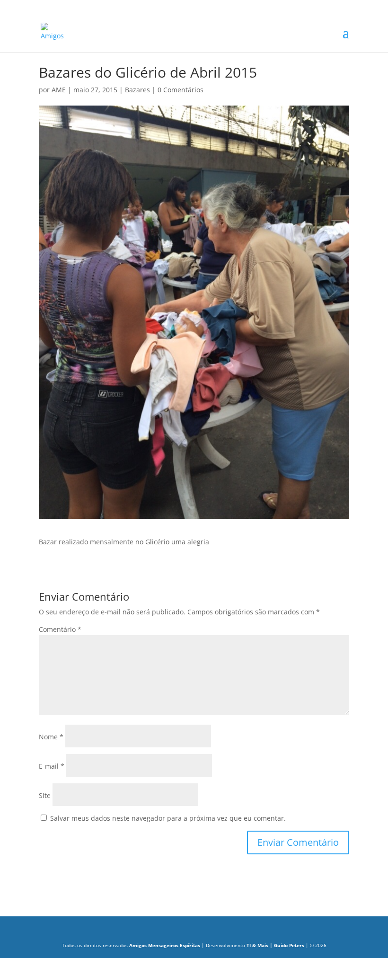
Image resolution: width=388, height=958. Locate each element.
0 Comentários (180, 89)
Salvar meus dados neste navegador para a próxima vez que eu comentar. (168, 818)
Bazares (137, 89)
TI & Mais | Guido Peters (274, 945)
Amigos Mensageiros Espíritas (165, 945)
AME (59, 89)
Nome (51, 736)
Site (45, 795)
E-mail (51, 766)
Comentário (60, 629)
